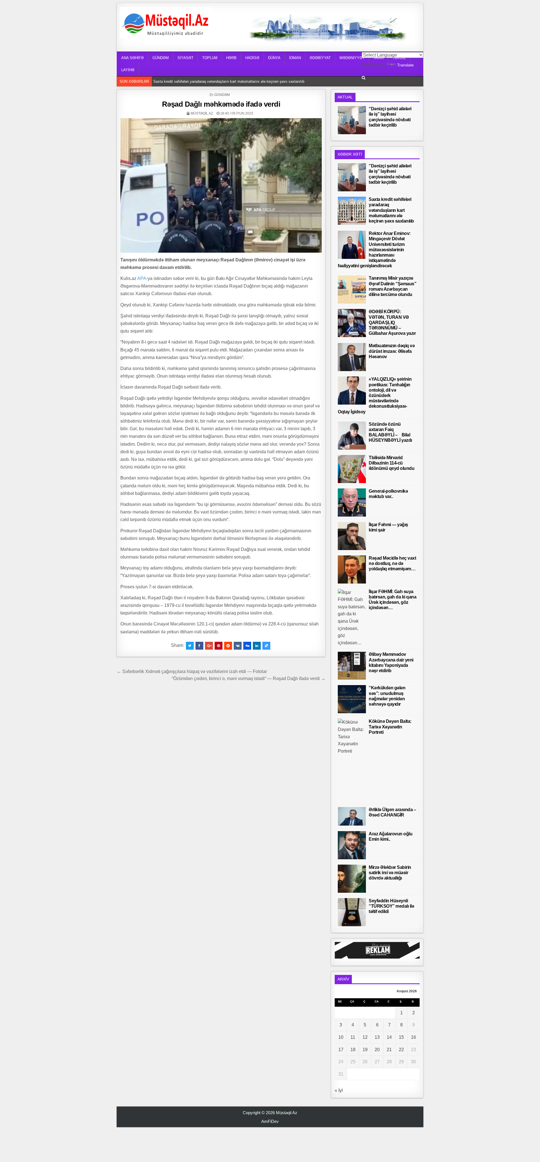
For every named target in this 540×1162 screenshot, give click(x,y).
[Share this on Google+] (209, 646)
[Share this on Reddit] (228, 646)
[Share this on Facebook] (199, 646)
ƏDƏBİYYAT (320, 58)
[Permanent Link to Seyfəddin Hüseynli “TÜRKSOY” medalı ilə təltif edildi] (352, 912)
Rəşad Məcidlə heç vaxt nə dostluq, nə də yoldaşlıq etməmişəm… (392, 563)
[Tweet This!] (190, 646)
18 (353, 1049)
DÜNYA (274, 58)
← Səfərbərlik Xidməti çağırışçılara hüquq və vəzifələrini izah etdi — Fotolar (192, 671)
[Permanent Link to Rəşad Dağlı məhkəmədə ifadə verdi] (221, 185)
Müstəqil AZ (202, 113)
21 (389, 1049)
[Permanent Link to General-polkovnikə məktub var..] (352, 502)
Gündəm (222, 95)
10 (340, 1037)
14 (389, 1037)
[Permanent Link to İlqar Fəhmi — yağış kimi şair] (352, 536)
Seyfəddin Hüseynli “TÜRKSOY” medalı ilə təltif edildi (391, 906)
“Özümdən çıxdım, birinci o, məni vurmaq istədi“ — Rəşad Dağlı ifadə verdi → (248, 678)
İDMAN (295, 58)
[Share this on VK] (238, 646)
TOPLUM (209, 58)
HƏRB (231, 58)
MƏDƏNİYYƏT (351, 58)
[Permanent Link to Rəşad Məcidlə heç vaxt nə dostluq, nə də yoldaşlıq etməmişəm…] (352, 569)
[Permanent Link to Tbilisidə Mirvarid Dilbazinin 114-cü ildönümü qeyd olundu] (352, 469)
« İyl (339, 1090)
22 (401, 1049)
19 (365, 1049)
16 (413, 1037)
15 (401, 1037)
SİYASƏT (185, 58)
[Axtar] (363, 77)
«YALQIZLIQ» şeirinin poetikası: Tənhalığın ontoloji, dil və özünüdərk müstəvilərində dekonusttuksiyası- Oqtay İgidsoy (374, 395)
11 (352, 1037)
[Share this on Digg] (247, 646)
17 (340, 1049)
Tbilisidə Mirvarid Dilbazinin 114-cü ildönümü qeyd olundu (391, 463)
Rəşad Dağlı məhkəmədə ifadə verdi (221, 104)
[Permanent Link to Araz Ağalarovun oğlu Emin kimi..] (352, 845)
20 (377, 1049)
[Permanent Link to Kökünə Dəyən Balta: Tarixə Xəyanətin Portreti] (352, 760)
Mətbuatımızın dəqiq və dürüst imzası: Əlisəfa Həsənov (392, 351)
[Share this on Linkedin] (257, 646)
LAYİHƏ (127, 70)
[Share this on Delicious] (266, 646)
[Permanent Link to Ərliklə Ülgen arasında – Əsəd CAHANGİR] (352, 816)
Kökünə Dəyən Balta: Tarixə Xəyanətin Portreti (390, 726)
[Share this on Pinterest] (218, 646)
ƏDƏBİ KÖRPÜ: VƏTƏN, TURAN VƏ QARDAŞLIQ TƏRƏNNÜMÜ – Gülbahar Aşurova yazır (392, 322)
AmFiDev (270, 1121)
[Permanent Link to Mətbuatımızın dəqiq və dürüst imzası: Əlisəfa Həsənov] (352, 357)
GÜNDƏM (160, 58)
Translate (405, 65)
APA (141, 278)
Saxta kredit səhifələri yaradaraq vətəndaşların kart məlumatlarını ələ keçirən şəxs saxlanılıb (230, 81)
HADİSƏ (252, 58)
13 (377, 1037)
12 (365, 1037)
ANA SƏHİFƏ (132, 58)
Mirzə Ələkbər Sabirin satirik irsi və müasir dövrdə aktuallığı (390, 872)
